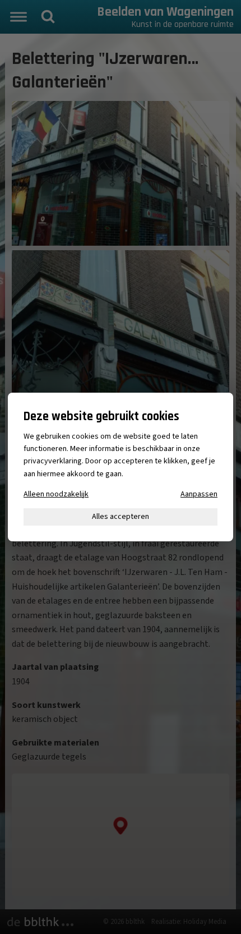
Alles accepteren (120, 516)
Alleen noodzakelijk (56, 494)
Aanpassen (198, 494)
